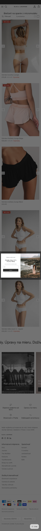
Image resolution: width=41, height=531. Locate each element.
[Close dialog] (39, 254)
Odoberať (10, 270)
